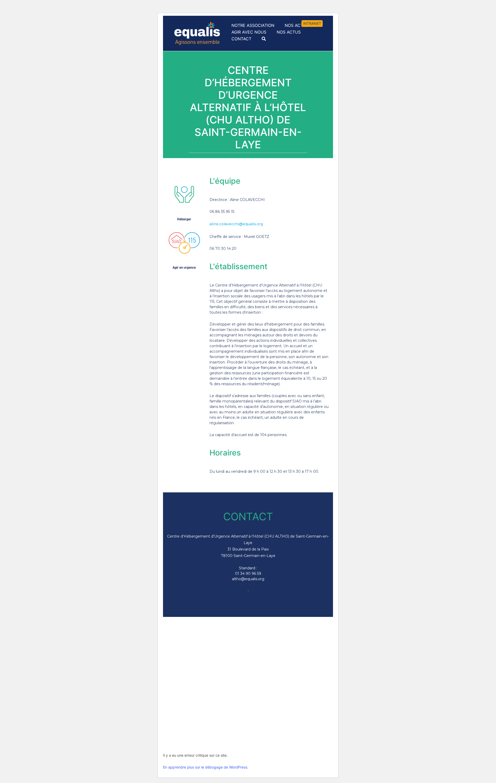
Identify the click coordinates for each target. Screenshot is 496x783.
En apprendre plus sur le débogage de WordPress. (205, 767)
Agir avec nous (248, 32)
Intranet (312, 23)
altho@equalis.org (248, 579)
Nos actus (289, 32)
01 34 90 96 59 (248, 573)
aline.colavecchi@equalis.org (236, 224)
